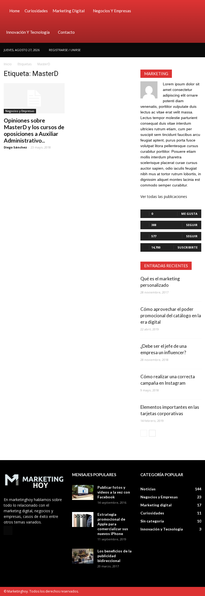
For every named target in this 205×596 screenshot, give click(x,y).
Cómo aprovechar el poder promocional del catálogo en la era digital (170, 315)
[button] (194, 21)
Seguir (192, 225)
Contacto (66, 32)
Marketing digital (69, 10)
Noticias (148, 489)
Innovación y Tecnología (28, 32)
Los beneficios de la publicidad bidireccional (114, 556)
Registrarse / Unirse (65, 50)
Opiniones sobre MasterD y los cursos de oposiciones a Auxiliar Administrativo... (34, 130)
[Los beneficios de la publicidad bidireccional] (82, 556)
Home (14, 10)
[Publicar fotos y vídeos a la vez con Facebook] (82, 492)
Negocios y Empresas (112, 10)
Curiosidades (36, 10)
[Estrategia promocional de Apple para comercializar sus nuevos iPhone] (82, 519)
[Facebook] (197, 50)
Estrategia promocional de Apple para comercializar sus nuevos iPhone (112, 524)
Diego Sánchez (15, 147)
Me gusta (189, 214)
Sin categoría (152, 521)
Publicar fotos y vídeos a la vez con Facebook (113, 492)
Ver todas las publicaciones (163, 196)
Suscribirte (188, 247)
